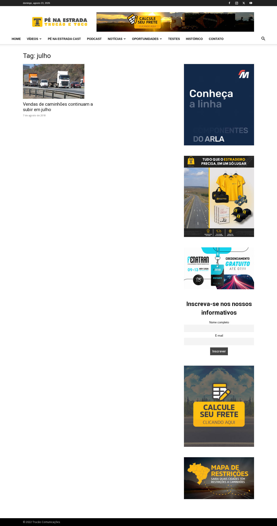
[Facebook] (229, 3)
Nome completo (219, 322)
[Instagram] (236, 3)
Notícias (115, 39)
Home (16, 39)
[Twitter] (243, 3)
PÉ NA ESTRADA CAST (64, 39)
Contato (216, 39)
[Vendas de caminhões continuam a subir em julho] (58, 81)
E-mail (219, 335)
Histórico (194, 39)
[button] (263, 39)
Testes (174, 39)
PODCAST (94, 39)
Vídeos (32, 39)
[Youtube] (251, 3)
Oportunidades (145, 39)
